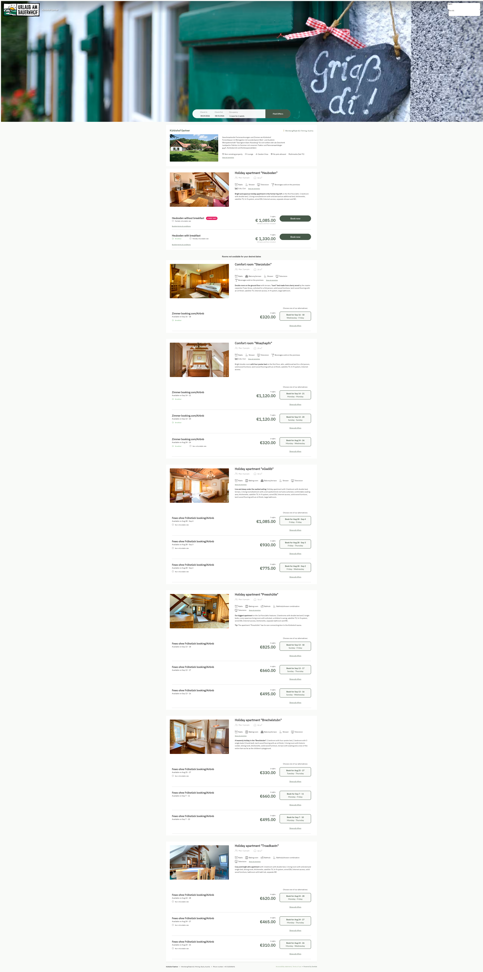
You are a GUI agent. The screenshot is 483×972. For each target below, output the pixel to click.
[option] (463, 7)
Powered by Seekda (310, 966)
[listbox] (463, 6)
